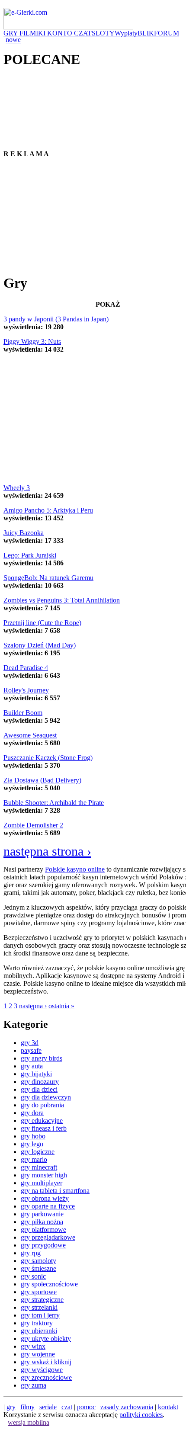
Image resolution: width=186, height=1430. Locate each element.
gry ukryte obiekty (46, 1338)
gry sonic (33, 1276)
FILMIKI (33, 33)
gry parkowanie (42, 1214)
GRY (11, 33)
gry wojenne (38, 1354)
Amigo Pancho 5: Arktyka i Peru (48, 510)
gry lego (32, 1144)
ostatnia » (61, 1006)
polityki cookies (141, 1414)
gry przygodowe (43, 1245)
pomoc (86, 1407)
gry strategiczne (42, 1299)
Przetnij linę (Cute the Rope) (42, 622)
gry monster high (44, 1175)
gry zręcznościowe (46, 1377)
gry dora (32, 1112)
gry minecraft (39, 1167)
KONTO (60, 33)
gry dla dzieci (39, 1089)
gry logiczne (38, 1151)
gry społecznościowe (49, 1284)
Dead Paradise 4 (25, 667)
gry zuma (33, 1385)
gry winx (33, 1346)
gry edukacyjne (42, 1120)
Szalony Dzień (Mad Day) (39, 645)
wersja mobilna (28, 1422)
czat (66, 1407)
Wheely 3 (16, 487)
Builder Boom (22, 712)
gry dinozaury (40, 1081)
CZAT (83, 33)
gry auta (32, 1066)
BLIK (146, 33)
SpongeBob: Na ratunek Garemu (48, 577)
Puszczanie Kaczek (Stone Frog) (48, 757)
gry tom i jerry (40, 1315)
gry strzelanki (39, 1307)
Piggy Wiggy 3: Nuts (32, 341)
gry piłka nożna (42, 1221)
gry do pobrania (42, 1105)
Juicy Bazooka (23, 532)
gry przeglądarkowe (48, 1237)
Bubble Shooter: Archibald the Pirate (53, 802)
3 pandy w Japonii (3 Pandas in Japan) (56, 319)
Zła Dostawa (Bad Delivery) (42, 780)
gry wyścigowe (42, 1369)
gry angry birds (41, 1058)
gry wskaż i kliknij (46, 1362)
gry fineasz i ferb (44, 1128)
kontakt (168, 1407)
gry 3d (29, 1042)
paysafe (31, 1050)
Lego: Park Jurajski (29, 555)
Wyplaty (126, 33)
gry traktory (37, 1323)
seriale (48, 1407)
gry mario (34, 1159)
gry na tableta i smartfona (55, 1190)
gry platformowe (43, 1229)
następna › (33, 1006)
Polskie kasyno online (75, 869)
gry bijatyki (36, 1073)
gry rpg (31, 1253)
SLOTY (103, 33)
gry (11, 1407)
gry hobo (33, 1136)
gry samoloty (38, 1260)
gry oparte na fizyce (48, 1206)
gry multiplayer (41, 1182)
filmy (27, 1407)
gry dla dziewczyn (46, 1097)
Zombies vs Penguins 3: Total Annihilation (61, 600)
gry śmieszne (38, 1268)
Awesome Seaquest (30, 735)
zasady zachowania (126, 1407)
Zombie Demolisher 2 (33, 825)
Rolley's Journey (26, 690)
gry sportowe (39, 1291)
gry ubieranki (39, 1330)
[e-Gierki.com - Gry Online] (68, 27)
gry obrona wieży (45, 1198)
